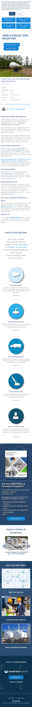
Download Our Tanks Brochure (15, 109)
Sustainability (21, 688)
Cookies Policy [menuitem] (20, 698)
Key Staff (21, 665)
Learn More (16, 295)
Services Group (2, 665)
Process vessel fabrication (8, 159)
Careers (1, 668)
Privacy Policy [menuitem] (11, 698)
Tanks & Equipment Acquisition (16, 647)
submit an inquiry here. (23, 104)
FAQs (20, 668)
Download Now (16, 518)
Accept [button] (12, 13)
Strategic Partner (2, 688)
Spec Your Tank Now (16, 592)
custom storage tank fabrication (16, 149)
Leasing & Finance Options (16, 620)
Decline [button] (20, 13)
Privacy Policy (18, 9)
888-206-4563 (10, 104)
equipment (8, 173)
